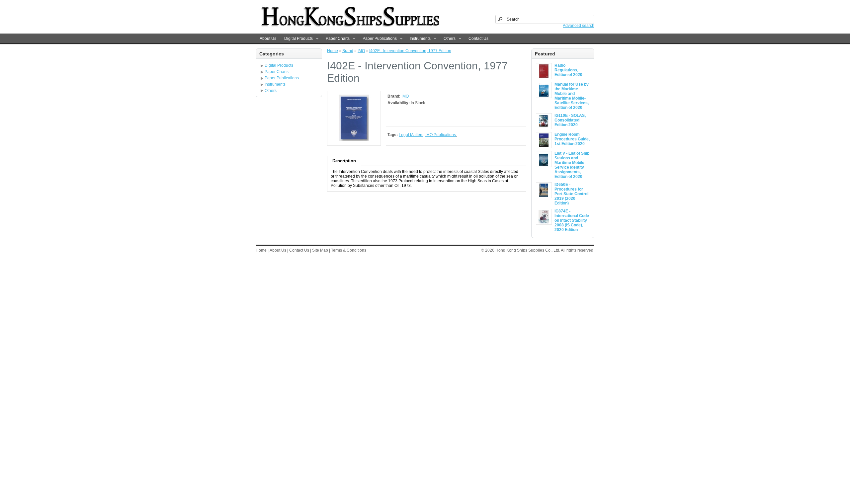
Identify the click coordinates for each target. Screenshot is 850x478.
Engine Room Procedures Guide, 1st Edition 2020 (572, 139)
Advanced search (578, 25)
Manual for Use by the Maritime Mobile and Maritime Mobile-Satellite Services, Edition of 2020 (571, 96)
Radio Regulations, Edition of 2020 (568, 70)
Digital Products (296, 38)
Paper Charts (336, 38)
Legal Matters (411, 134)
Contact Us (478, 38)
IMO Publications (440, 134)
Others (448, 38)
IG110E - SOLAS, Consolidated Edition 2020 (570, 120)
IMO (361, 50)
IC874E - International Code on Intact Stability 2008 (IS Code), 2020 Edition (571, 220)
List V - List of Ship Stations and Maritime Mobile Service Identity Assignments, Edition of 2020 (571, 165)
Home (332, 50)
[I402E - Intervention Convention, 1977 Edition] (354, 139)
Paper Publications (378, 38)
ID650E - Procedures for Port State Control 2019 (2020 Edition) (571, 193)
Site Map (320, 250)
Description (344, 160)
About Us (268, 38)
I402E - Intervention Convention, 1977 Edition (410, 50)
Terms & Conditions (348, 250)
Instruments (418, 38)
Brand (347, 50)
